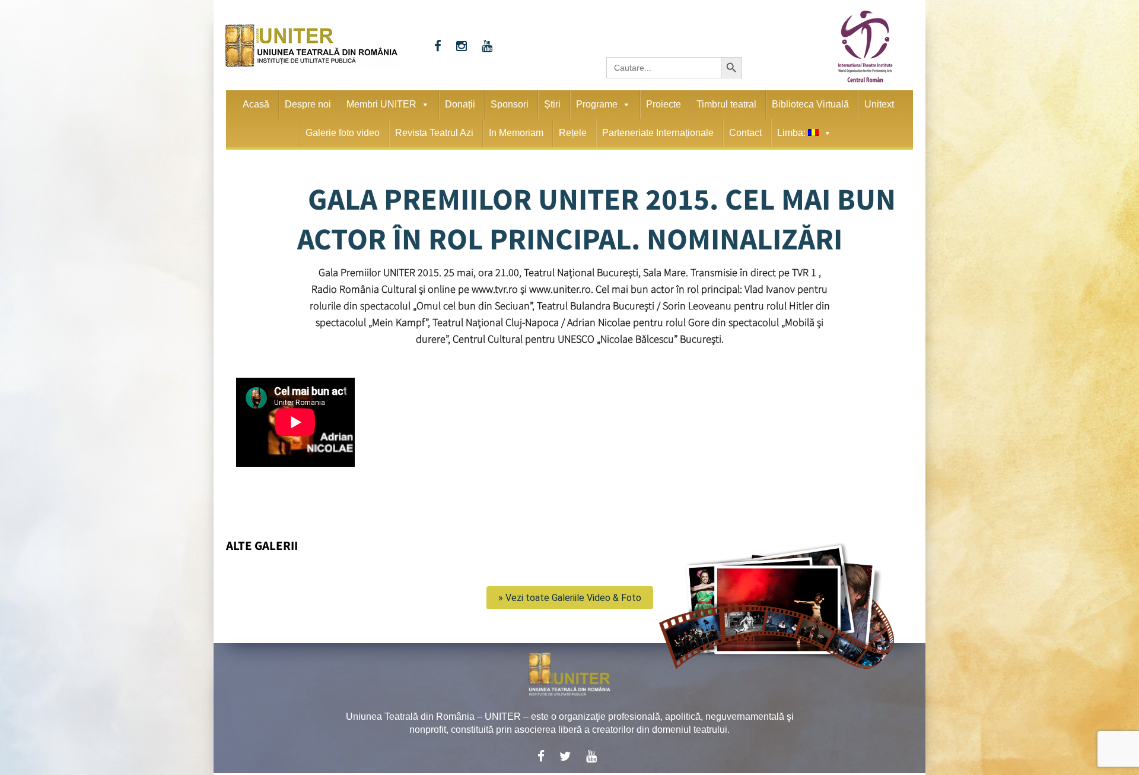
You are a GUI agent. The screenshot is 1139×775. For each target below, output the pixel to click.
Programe (597, 104)
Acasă (256, 104)
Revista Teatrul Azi (434, 133)
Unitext (879, 104)
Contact (745, 133)
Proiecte (663, 104)
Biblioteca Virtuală (810, 104)
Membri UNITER (381, 104)
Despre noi (308, 104)
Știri (552, 104)
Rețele (573, 133)
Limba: (792, 133)
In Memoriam (516, 133)
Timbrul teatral (726, 104)
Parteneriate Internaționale (658, 133)
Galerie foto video (343, 133)
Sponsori (510, 104)
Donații (460, 104)
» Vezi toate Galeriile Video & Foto (569, 597)
